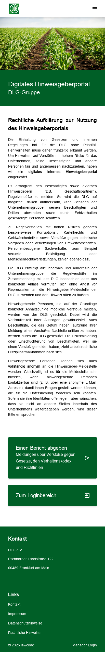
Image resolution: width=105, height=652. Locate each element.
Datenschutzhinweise (25, 623)
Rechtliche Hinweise (24, 633)
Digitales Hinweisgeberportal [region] (49, 83)
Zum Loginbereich (36, 495)
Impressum (17, 614)
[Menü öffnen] (95, 9)
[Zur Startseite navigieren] (11, 8)
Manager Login (84, 645)
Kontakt (14, 604)
